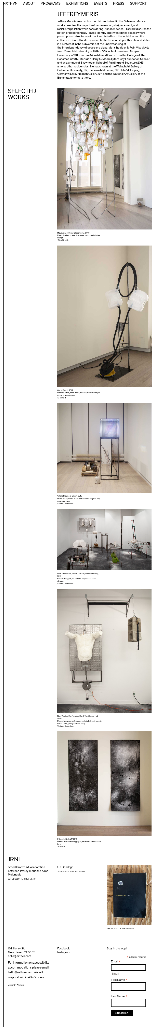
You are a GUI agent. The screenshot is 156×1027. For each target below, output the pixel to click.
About (29, 3)
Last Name (119, 996)
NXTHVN (10, 3)
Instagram (63, 952)
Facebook (63, 948)
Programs (50, 3)
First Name (119, 980)
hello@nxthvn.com (19, 956)
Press (118, 3)
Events (100, 3)
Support (138, 3)
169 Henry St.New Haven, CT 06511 (21, 950)
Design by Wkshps (16, 985)
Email (115, 961)
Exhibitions (77, 3)
